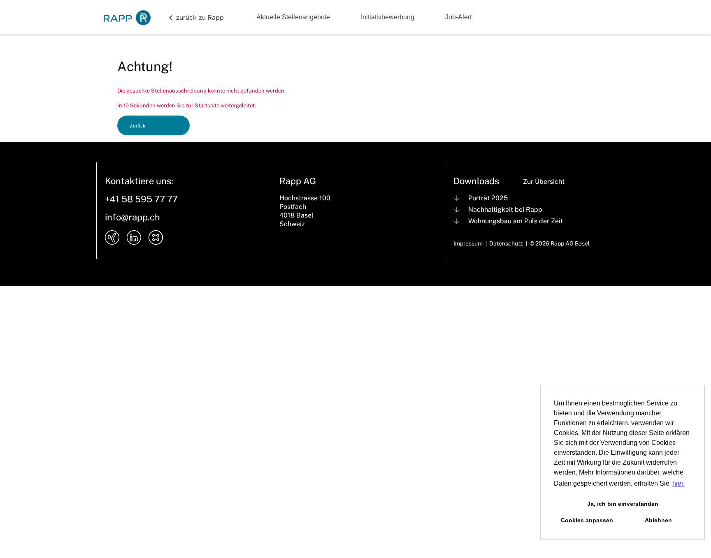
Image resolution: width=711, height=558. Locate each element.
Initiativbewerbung (387, 17)
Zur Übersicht (544, 181)
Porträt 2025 (488, 198)
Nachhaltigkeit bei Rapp (505, 209)
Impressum (468, 243)
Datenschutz (506, 243)
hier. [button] (678, 483)
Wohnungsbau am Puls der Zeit (515, 221)
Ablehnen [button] (658, 520)
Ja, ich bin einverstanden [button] (622, 503)
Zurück (138, 125)
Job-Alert (458, 17)
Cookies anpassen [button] (587, 520)
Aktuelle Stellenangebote (293, 17)
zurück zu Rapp (200, 17)
